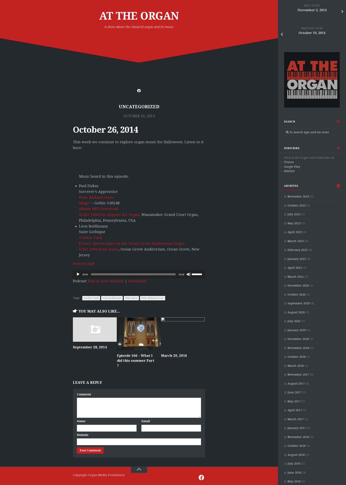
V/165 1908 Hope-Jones (99, 249)
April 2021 (295, 267)
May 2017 (294, 401)
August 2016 (296, 454)
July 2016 (294, 463)
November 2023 (298, 196)
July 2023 (294, 214)
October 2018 (297, 356)
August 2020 (296, 312)
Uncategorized (139, 106)
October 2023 (297, 205)
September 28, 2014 (90, 347)
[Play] (78, 274)
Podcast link (83, 264)
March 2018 (296, 365)
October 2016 (297, 445)
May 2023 (294, 223)
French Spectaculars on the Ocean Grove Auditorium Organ (131, 243)
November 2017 (298, 374)
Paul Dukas (131, 298)
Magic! (85, 203)
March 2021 (296, 276)
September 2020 (299, 303)
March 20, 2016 (174, 356)
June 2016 (294, 472)
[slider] (197, 274)
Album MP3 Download (98, 209)
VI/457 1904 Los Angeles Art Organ (109, 214)
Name (82, 421)
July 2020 (294, 321)
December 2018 (298, 339)
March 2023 (296, 241)
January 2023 (297, 259)
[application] (139, 274)
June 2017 (294, 392)
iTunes (289, 162)
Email (146, 421)
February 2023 (298, 250)
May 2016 (294, 481)
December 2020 (298, 285)
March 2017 (296, 419)
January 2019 (297, 330)
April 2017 (295, 410)
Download (137, 281)
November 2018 (298, 348)
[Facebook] (139, 91)
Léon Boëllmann (112, 298)
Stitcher (289, 171)
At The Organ (139, 16)
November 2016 (298, 437)
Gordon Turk (90, 237)
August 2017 (296, 383)
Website (83, 435)
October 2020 (297, 294)
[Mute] (189, 274)
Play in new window (106, 281)
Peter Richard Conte (96, 197)
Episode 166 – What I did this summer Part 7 (135, 361)
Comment (85, 394)
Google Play (292, 166)
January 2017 (297, 428)
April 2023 (295, 232)
